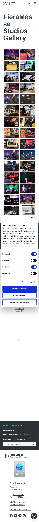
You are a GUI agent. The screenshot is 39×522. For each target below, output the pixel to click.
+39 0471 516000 (18, 494)
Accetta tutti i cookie (19, 288)
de (19, 339)
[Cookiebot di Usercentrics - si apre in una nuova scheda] (28, 218)
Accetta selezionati (19, 295)
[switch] (34, 260)
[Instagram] (24, 515)
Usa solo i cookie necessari (19, 302)
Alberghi (19, 311)
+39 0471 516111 (18, 497)
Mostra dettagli (27, 282)
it (19, 393)
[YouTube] (20, 515)
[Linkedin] (15, 515)
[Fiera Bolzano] (7, 456)
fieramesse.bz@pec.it (17, 504)
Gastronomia (19, 308)
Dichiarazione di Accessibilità (20, 509)
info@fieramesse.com (18, 502)
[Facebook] (11, 515)
